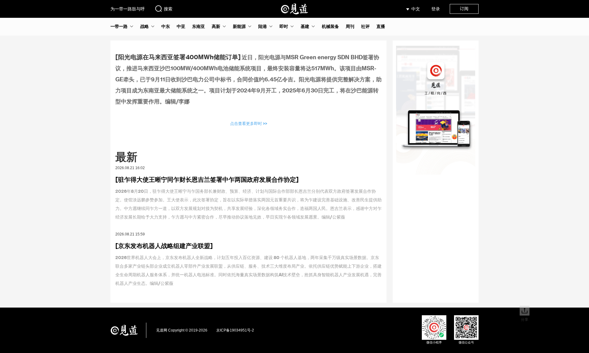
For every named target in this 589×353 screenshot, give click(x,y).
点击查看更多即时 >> (248, 123)
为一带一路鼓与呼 (127, 8)
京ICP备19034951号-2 (235, 330)
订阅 (464, 8)
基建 (305, 26)
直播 (380, 26)
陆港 (262, 26)
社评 (365, 26)
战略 (144, 26)
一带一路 (119, 26)
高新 (216, 26)
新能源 (239, 26)
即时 (283, 26)
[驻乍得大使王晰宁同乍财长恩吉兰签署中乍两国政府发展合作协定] (207, 179)
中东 (165, 26)
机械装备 (330, 26)
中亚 (181, 26)
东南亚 (198, 26)
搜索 (168, 8)
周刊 (350, 26)
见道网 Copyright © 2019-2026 (181, 330)
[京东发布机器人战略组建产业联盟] (164, 245)
